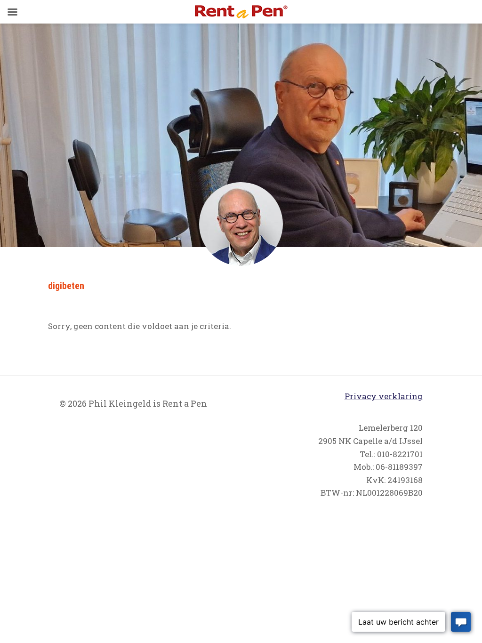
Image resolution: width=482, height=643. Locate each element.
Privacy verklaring (384, 396)
